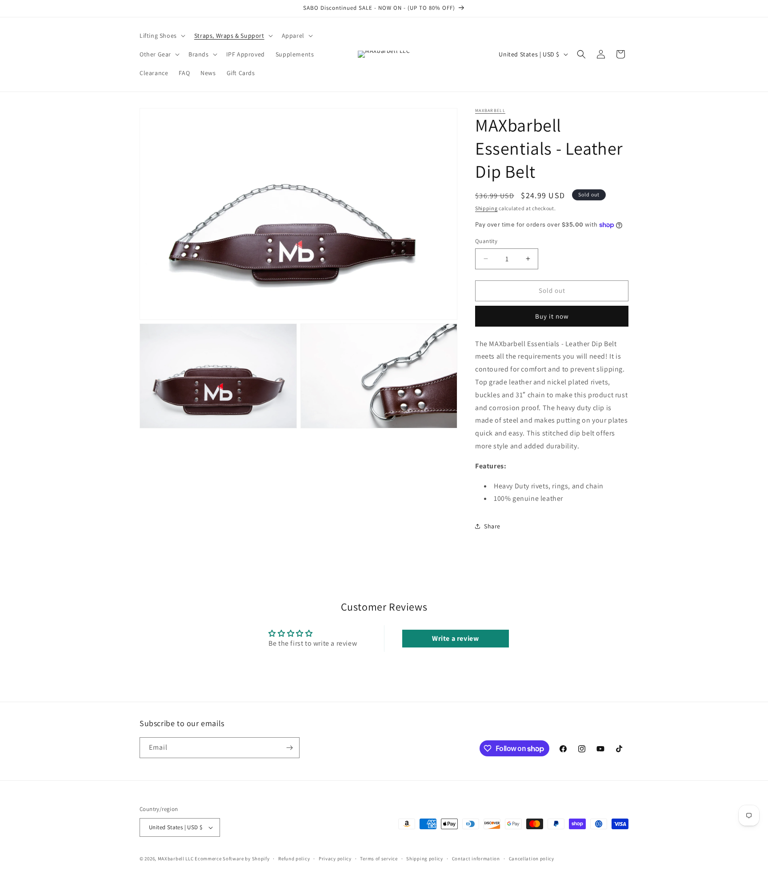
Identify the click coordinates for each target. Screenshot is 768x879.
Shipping (486, 208)
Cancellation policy (531, 858)
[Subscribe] (289, 747)
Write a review (455, 638)
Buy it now (552, 316)
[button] (161, 35)
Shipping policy (424, 858)
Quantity (486, 241)
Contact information (476, 858)
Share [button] (492, 526)
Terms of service (378, 858)
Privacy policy (335, 858)
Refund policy (294, 858)
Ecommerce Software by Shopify (232, 858)
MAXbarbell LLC (176, 858)
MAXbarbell (490, 110)
